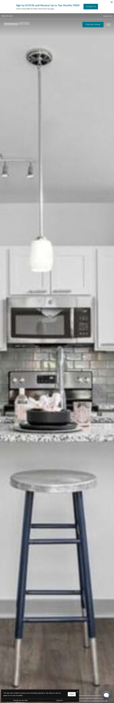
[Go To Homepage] (16, 24)
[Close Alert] (111, 2)
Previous (4, 368)
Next (106, 368)
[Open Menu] (108, 25)
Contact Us (59, 700)
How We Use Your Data (20, 700)
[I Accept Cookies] (77, 692)
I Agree (71, 694)
